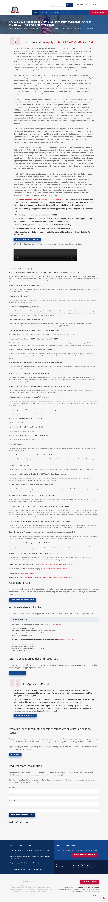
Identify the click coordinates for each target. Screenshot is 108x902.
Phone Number (13, 807)
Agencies (44, 12)
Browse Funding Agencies (18, 869)
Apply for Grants (99, 12)
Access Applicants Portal (25, 715)
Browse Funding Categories (35, 869)
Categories (54, 12)
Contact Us (65, 12)
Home (36, 12)
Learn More (15, 754)
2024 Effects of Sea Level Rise (28, 573)
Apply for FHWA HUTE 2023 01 (53, 624)
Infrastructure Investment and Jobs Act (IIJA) (27, 28)
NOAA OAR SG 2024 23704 (85, 28)
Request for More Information (22, 815)
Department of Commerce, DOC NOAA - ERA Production (60, 28)
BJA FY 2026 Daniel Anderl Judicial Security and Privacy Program (30, 856)
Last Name (12, 794)
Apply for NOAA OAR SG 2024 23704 (69, 42)
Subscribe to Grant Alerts (85, 855)
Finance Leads (94, 5)
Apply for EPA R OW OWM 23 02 (67, 639)
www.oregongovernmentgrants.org (88, 887)
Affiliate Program (82, 5)
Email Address (13, 800)
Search (69, 5)
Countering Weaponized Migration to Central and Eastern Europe (30, 850)
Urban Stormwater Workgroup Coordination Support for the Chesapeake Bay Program (48, 577)
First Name (12, 787)
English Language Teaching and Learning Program (25, 863)
